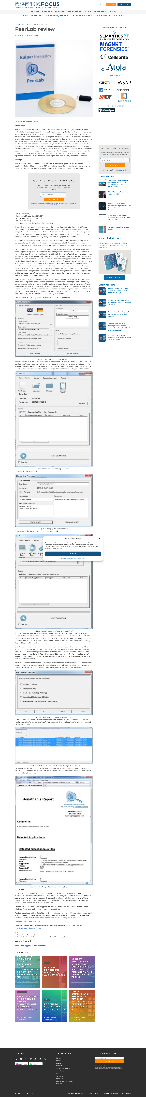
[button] (100, 539)
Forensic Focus (51, 983)
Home (17, 24)
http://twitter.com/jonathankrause (28, 928)
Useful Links (60, 1078)
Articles (22, 992)
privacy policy (53, 204)
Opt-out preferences (67, 558)
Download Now (114, 277)
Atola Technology (25, 1017)
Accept (73, 554)
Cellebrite (77, 984)
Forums (34, 12)
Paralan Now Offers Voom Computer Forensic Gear (33, 935)
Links (87, 12)
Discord (47, 12)
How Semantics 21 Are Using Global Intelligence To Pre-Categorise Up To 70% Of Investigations (27, 965)
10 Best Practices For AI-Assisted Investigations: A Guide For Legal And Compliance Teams (81, 968)
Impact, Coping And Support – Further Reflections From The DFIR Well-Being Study (81, 1000)
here (38, 922)
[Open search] (101, 4)
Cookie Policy (93, 1093)
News (25, 16)
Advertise (100, 12)
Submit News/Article (63, 1068)
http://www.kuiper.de (84, 913)
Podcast (60, 12)
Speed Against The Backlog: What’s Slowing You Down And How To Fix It (27, 1003)
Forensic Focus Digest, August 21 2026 (54, 1007)
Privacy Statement (79, 558)
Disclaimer (126, 1093)
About (112, 12)
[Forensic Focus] (37, 8)
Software (59, 1084)
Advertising (60, 1071)
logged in (28, 946)
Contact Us (60, 1076)
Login (111, 4)
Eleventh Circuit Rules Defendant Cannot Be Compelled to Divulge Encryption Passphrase (45, 937)
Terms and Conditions (74, 1093)
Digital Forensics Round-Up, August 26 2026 (54, 971)
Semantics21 (23, 984)
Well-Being (104, 16)
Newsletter (74, 12)
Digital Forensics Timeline (64, 1081)
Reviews (26, 24)
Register (124, 4)
